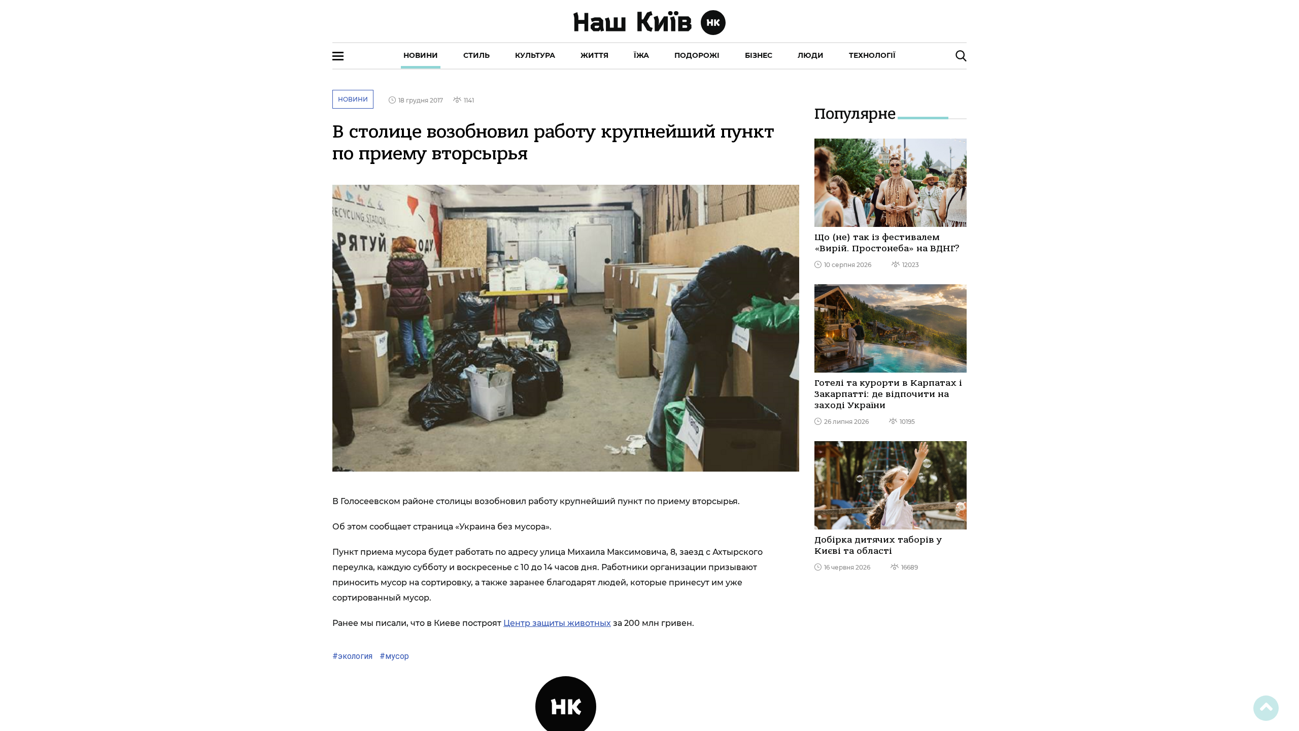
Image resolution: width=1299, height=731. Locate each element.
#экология (352, 656)
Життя (594, 55)
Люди (811, 55)
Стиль (476, 55)
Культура (535, 55)
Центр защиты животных (557, 623)
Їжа (641, 55)
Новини (420, 55)
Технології (872, 55)
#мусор (393, 656)
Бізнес (758, 55)
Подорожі (697, 55)
